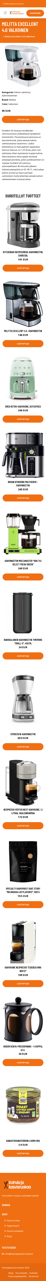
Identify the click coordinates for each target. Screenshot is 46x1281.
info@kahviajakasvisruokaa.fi (13, 4)
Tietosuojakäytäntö (17, 1276)
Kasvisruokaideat (15, 1231)
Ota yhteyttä (21, 1273)
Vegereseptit (13, 1225)
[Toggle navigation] (5, 12)
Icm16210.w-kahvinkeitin (23, 734)
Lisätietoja (23, 119)
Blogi (9, 1236)
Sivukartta (33, 1276)
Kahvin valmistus (22, 92)
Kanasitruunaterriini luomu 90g (23, 1140)
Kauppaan (35, 13)
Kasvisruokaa (13, 1220)
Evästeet (33, 1273)
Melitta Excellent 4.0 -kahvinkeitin (23, 330)
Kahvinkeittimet (9, 95)
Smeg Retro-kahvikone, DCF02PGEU (23, 406)
